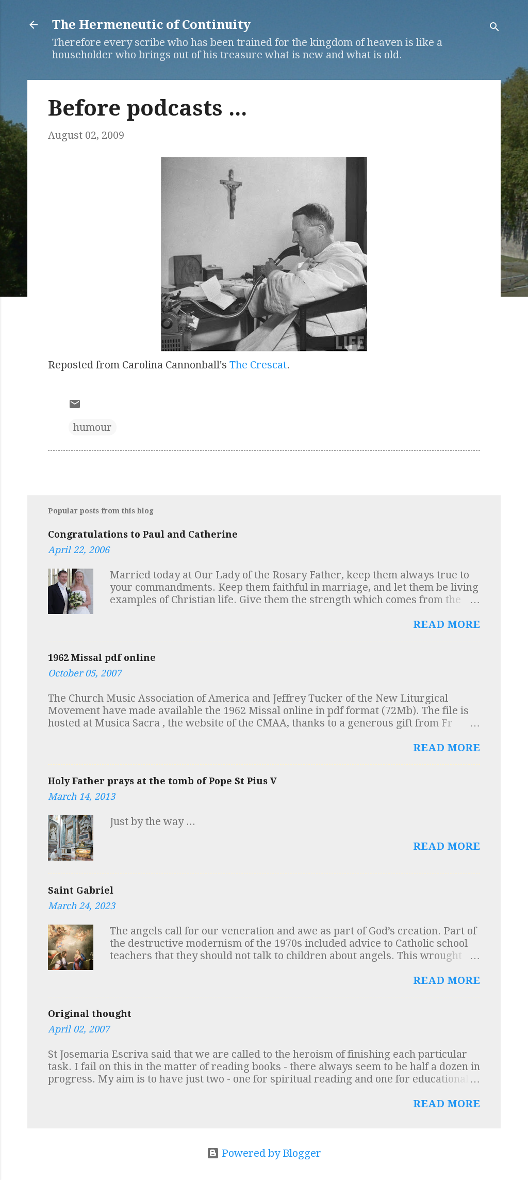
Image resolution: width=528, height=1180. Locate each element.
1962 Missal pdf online (102, 657)
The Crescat (258, 365)
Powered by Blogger (270, 1153)
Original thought (89, 1013)
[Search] (494, 28)
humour (92, 427)
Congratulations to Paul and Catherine (143, 534)
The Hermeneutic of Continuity (151, 25)
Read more (446, 624)
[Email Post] (75, 406)
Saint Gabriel (80, 890)
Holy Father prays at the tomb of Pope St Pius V (162, 780)
